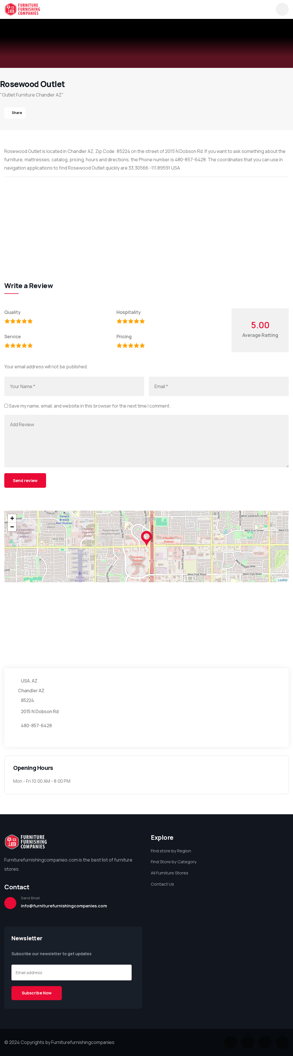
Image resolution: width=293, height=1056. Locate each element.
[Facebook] (247, 1042)
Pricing (124, 336)
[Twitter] (230, 1042)
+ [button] (12, 518)
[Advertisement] (146, 223)
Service (12, 336)
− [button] (12, 526)
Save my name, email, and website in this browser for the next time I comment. (90, 406)
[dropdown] (282, 9)
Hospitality (128, 312)
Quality (12, 312)
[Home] (22, 9)
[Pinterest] (282, 1042)
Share (17, 112)
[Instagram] (265, 1042)
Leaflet (282, 579)
